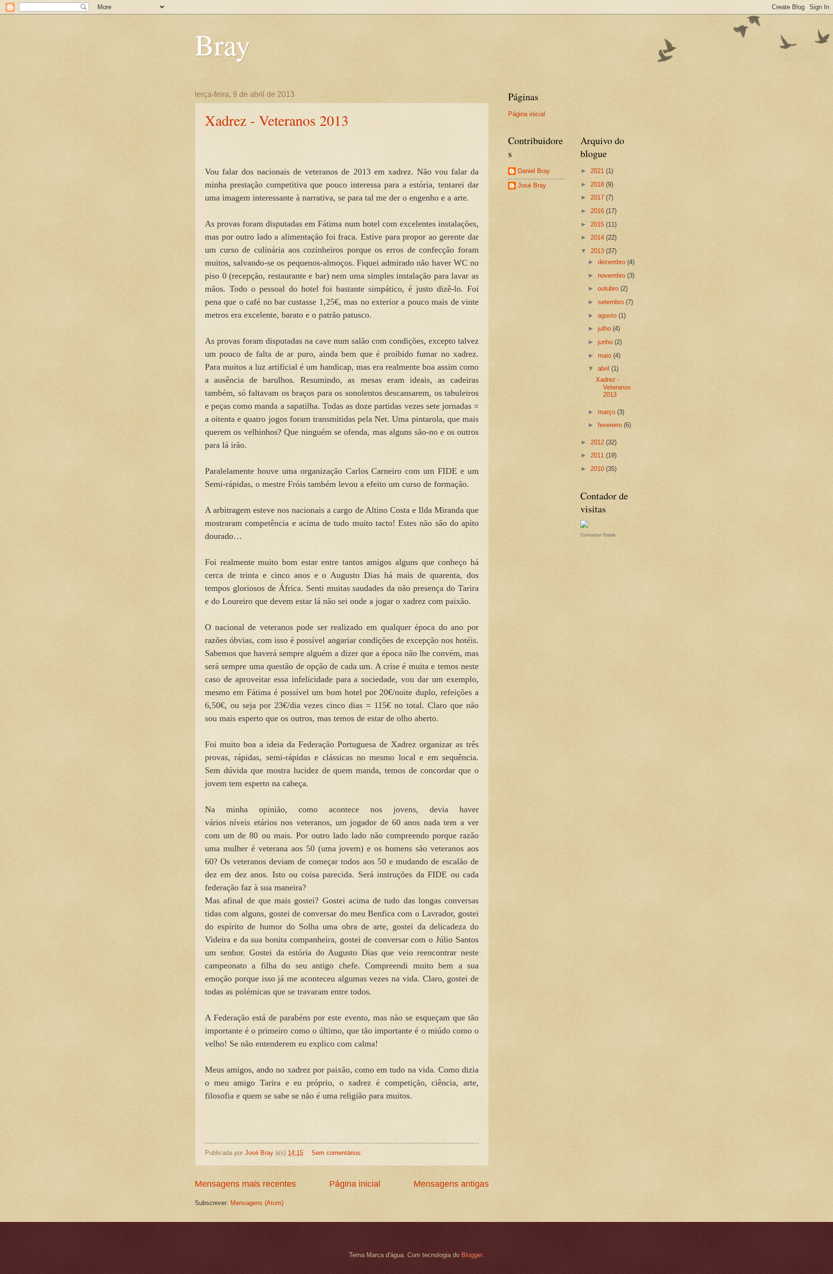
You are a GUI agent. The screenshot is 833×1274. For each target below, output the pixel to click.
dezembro (612, 262)
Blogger (471, 1255)
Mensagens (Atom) (256, 1203)
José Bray (532, 185)
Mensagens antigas (451, 1184)
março (607, 412)
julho (605, 328)
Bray (222, 44)
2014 (598, 237)
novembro (612, 275)
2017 (598, 197)
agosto (608, 315)
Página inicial (354, 1184)
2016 (598, 211)
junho (606, 342)
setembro (612, 302)
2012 (598, 442)
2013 (598, 251)
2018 (598, 184)
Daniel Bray (534, 170)
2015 (598, 224)
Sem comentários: (337, 1152)
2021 (598, 170)
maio (605, 355)
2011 (598, 455)
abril (604, 368)
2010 (598, 468)
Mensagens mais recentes (245, 1184)
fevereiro (611, 425)
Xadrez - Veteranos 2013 (277, 120)
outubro (609, 288)
